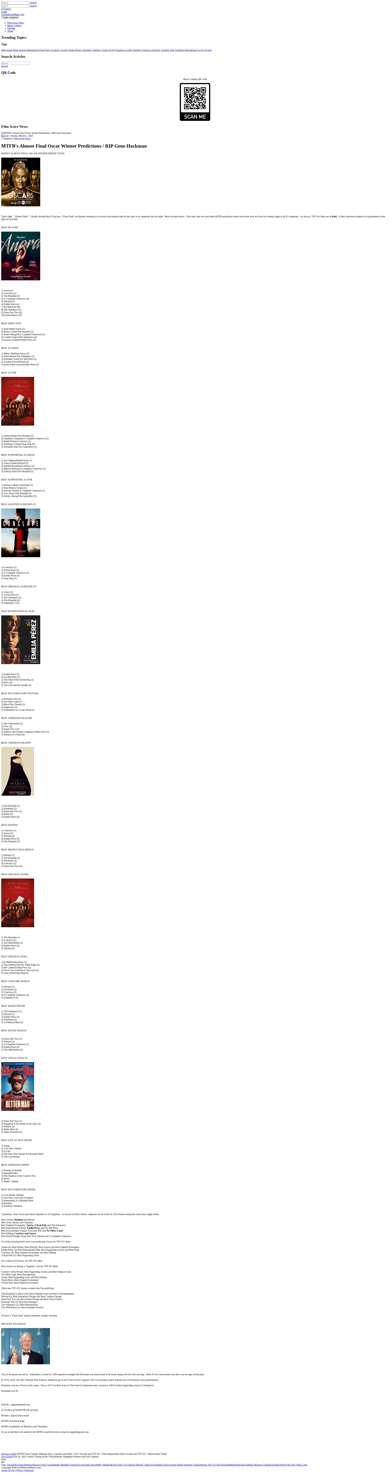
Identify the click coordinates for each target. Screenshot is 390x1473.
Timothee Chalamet (192, 1465)
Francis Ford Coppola (43, 1465)
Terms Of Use (8, 1470)
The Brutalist (223, 1465)
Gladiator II (249, 1465)
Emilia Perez (90, 1465)
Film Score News (22, 138)
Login (4, 11)
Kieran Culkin (262, 1465)
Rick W (5, 135)
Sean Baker (274, 1465)
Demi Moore (136, 1465)
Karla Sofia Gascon (120, 1465)
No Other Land (299, 1465)
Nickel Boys (286, 1465)
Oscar (10, 1465)
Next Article (7, 1456)
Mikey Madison (103, 1465)
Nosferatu (239, 1465)
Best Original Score (74, 1465)
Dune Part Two (209, 1465)
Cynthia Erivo (149, 1465)
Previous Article (9, 1454)
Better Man (59, 1465)
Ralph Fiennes (163, 1465)
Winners (29, 1465)
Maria (232, 1465)
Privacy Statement (25, 1470)
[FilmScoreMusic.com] (12, 14)
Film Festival (19, 1465)
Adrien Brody (176, 1465)
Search (33, 2)
